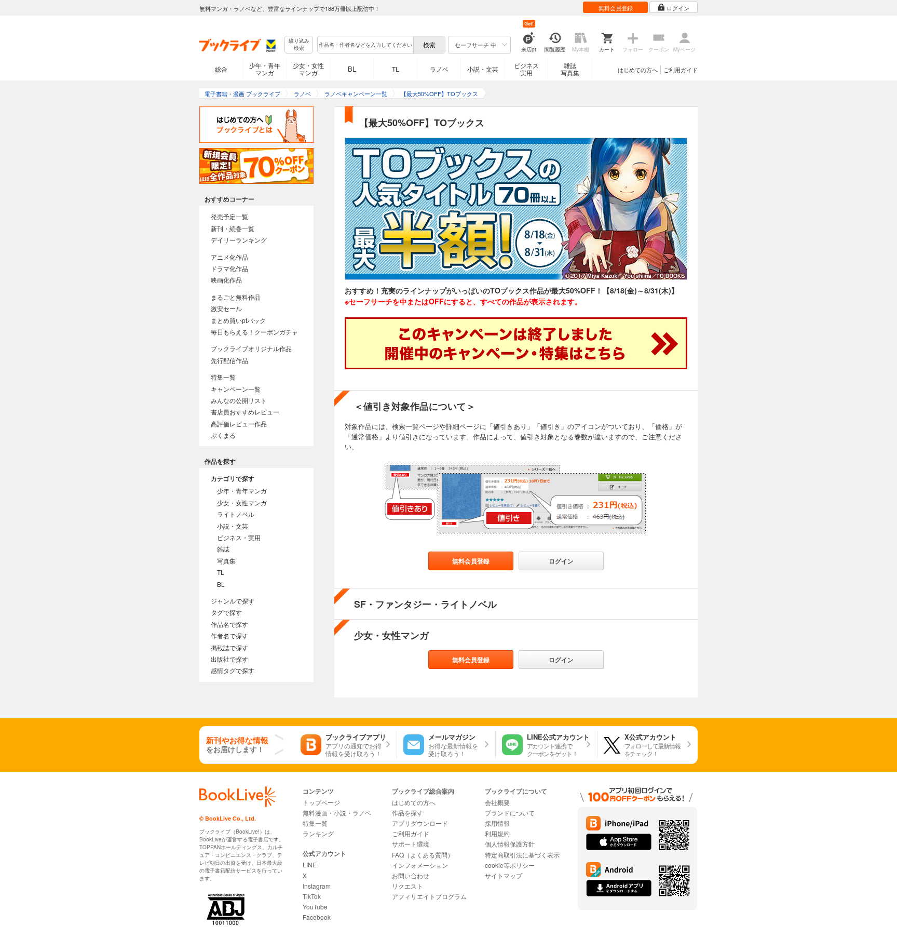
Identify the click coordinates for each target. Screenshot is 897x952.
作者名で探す (229, 635)
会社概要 (497, 802)
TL (395, 68)
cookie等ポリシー (510, 865)
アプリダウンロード (420, 823)
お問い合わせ (410, 875)
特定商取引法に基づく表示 (522, 854)
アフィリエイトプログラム (429, 896)
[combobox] (365, 44)
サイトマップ (503, 875)
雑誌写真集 (570, 69)
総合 (221, 68)
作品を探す (407, 812)
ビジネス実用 (526, 69)
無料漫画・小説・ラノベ (337, 812)
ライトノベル (235, 513)
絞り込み (299, 44)
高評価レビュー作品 (239, 423)
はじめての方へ (638, 69)
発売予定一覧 (229, 216)
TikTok (312, 896)
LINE (310, 864)
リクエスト (407, 885)
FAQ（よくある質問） (423, 854)
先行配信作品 (229, 360)
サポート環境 (410, 843)
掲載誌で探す (229, 647)
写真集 (226, 560)
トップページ (321, 802)
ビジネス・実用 (239, 537)
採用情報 (497, 823)
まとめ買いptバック (238, 320)
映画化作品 (226, 279)
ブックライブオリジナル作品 (251, 348)
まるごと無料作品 (236, 296)
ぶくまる (223, 435)
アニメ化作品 (229, 256)
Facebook (317, 917)
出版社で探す (229, 658)
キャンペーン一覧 (236, 388)
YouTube (315, 906)
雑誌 (223, 548)
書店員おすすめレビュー (245, 411)
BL (352, 69)
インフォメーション (420, 865)
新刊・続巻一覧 (232, 228)
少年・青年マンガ (264, 69)
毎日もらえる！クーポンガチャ (254, 331)
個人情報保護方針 (510, 843)
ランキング (318, 833)
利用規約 (497, 833)
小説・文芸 (482, 68)
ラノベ (439, 68)
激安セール (226, 308)
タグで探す (226, 612)
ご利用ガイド (680, 69)
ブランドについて (510, 812)
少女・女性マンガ (308, 69)
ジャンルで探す (232, 600)
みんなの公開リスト (239, 400)
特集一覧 (223, 376)
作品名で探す (229, 624)
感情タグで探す (232, 670)
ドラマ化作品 (229, 268)
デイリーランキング (239, 239)
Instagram (317, 885)
